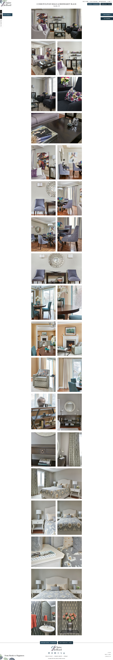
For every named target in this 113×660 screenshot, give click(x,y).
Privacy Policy (49, 656)
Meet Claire (108, 654)
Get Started (107, 19)
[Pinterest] (52, 653)
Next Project (106, 15)
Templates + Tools (106, 4)
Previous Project (6, 15)
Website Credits (58, 656)
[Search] (108, 1)
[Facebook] (55, 653)
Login (109, 652)
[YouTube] (64, 653)
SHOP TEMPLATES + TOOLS (65, 643)
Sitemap (66, 656)
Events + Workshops (93, 4)
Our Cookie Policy (0, 23)
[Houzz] (61, 653)
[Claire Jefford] (56, 647)
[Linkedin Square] (49, 653)
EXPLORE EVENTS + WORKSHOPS (48, 643)
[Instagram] (58, 653)
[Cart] (109, 1)
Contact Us (108, 656)
